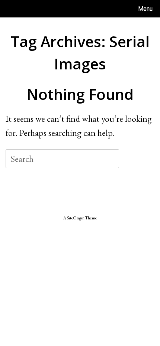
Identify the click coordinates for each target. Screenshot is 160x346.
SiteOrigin (75, 218)
